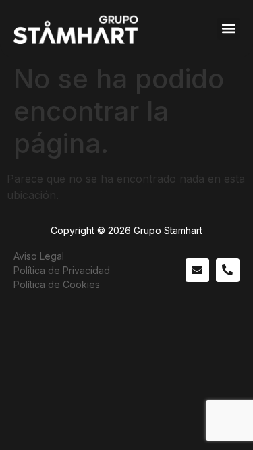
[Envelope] (197, 270)
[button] (228, 29)
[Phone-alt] (228, 270)
